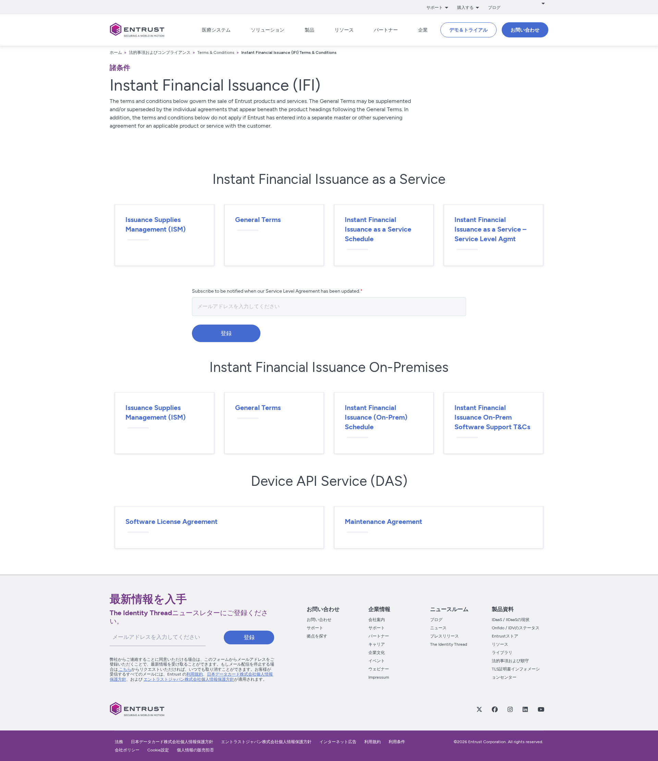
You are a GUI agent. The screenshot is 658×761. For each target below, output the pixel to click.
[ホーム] (137, 30)
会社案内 (376, 619)
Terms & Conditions (215, 52)
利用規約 (194, 674)
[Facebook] (494, 709)
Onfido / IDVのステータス (515, 627)
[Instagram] (510, 709)
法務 (119, 741)
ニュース (438, 627)
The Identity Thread (448, 644)
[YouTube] (541, 709)
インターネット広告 (337, 741)
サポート (315, 627)
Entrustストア (505, 636)
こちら (124, 669)
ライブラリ (502, 652)
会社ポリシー (127, 750)
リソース (500, 644)
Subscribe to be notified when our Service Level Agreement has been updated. (276, 291)
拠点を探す (317, 636)
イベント (376, 660)
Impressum (378, 677)
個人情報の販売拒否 (195, 750)
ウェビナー (378, 669)
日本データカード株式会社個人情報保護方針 (172, 741)
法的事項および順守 (510, 660)
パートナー (378, 636)
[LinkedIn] (525, 709)
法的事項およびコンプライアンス (160, 52)
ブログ (494, 7)
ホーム (116, 52)
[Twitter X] (479, 709)
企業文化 (376, 652)
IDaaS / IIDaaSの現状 (510, 619)
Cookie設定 (158, 750)
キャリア (376, 644)
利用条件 (397, 741)
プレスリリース (444, 636)
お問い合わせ (319, 619)
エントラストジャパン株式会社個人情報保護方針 (189, 679)
